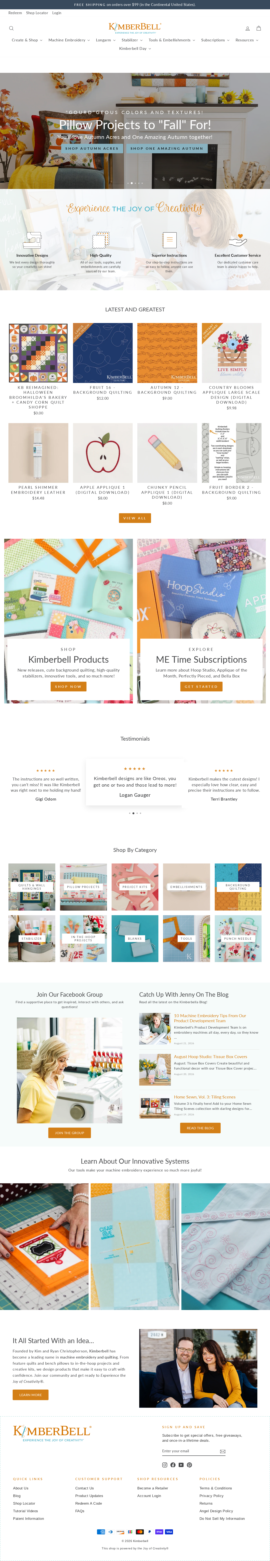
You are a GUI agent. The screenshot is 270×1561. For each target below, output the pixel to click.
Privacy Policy (212, 1496)
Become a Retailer (152, 1488)
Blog (16, 1496)
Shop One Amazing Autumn (167, 148)
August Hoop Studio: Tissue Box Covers (210, 1056)
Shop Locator (37, 13)
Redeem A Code (88, 1503)
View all (135, 518)
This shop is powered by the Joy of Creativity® (135, 1548)
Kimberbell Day (133, 48)
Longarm (104, 40)
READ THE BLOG (200, 1128)
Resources (245, 40)
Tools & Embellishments (170, 40)
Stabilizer (130, 40)
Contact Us (84, 1488)
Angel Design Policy (216, 1511)
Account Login (149, 1496)
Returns (206, 1503)
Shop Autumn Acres (92, 148)
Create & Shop (25, 40)
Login (56, 13)
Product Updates (89, 1496)
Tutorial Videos (25, 1511)
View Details (38, 377)
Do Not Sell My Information (222, 1519)
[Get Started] (201, 621)
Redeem (15, 13)
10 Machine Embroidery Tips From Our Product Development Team (210, 1018)
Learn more (44, 1257)
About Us (20, 1488)
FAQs (80, 1511)
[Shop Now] (68, 621)
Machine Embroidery (68, 40)
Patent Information (28, 1519)
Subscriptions (213, 40)
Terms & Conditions (216, 1488)
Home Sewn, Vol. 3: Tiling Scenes (205, 1096)
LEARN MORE (30, 1395)
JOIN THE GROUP (69, 1133)
